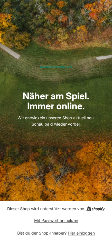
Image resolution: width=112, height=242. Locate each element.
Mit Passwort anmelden (56, 220)
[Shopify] (95, 208)
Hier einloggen (81, 233)
